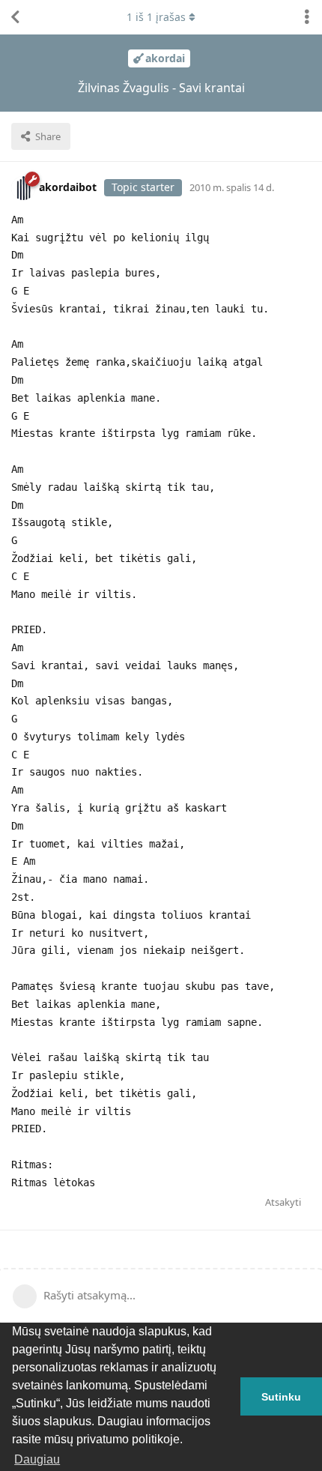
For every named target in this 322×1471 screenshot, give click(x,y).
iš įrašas (156, 17)
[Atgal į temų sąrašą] (15, 17)
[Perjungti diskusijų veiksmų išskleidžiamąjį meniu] (307, 17)
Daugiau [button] (37, 1459)
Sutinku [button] (281, 1397)
